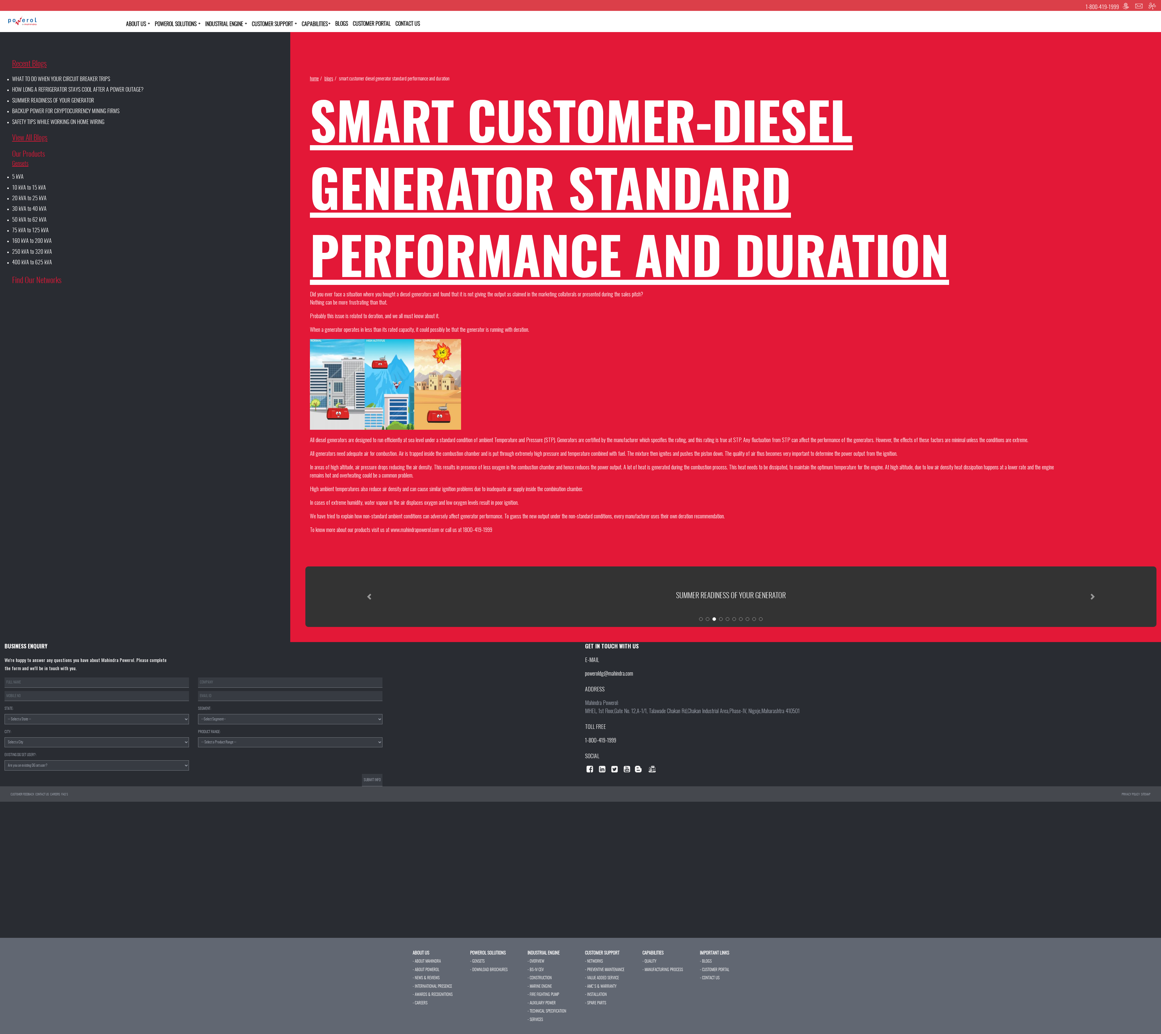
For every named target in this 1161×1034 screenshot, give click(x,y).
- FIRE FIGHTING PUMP (543, 995)
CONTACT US (407, 24)
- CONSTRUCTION (540, 978)
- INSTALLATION (596, 995)
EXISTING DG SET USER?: (20, 755)
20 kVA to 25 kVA (29, 198)
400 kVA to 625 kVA (32, 263)
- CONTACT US (710, 978)
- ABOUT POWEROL (426, 970)
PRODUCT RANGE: (209, 732)
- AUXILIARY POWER (542, 1003)
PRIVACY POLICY (1131, 794)
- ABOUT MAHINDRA (427, 962)
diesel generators (415, 294)
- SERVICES (535, 1020)
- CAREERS (420, 1003)
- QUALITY (649, 962)
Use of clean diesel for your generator (731, 596)
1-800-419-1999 (1102, 7)
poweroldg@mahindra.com (609, 673)
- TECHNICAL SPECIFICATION (547, 1011)
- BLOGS (706, 962)
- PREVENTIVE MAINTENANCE (604, 970)
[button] (369, 596)
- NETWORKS (594, 962)
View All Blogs (29, 138)
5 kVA (18, 177)
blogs (328, 79)
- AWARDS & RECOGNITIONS (433, 995)
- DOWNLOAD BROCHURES (489, 970)
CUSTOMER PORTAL (372, 24)
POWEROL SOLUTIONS (177, 24)
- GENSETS (477, 962)
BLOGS (341, 24)
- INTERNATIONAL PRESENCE (432, 987)
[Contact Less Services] (1125, 6)
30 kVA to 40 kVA (29, 209)
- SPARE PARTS (595, 1003)
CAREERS (55, 794)
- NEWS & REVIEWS (426, 978)
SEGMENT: (204, 708)
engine (877, 467)
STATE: (9, 708)
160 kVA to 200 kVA (32, 241)
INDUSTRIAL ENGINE (226, 24)
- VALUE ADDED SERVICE (602, 978)
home (314, 79)
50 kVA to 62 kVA (29, 220)
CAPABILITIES (316, 24)
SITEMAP (1145, 794)
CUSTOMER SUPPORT (274, 24)
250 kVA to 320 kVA (32, 252)
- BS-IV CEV (536, 970)
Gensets (20, 164)
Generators (567, 440)
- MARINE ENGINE (540, 987)
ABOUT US (138, 24)
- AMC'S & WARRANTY (600, 987)
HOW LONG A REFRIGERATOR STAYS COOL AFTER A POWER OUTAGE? (78, 90)
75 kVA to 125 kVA (30, 230)
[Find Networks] (1152, 6)
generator (334, 329)
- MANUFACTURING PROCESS (662, 970)
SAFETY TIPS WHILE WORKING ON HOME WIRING (58, 122)
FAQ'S (64, 794)
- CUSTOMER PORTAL (714, 970)
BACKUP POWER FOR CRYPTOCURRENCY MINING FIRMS (65, 111)
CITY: (8, 732)
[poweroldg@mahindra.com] (1139, 6)
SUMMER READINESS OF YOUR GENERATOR (53, 101)
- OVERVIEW (536, 962)
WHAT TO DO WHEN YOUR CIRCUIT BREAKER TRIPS (61, 79)
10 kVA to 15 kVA (29, 188)
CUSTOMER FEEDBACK (22, 794)
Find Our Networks (36, 281)
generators (863, 440)
